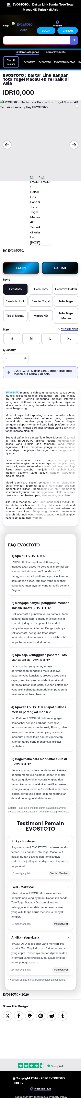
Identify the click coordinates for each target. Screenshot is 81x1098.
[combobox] (36, 40)
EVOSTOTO (12, 392)
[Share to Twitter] (7, 1015)
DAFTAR (68, 30)
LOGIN (46, 30)
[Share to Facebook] (18, 1015)
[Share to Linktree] (29, 1015)
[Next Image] (74, 144)
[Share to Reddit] (51, 1015)
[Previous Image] (7, 144)
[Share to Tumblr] (62, 1015)
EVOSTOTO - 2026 (16, 994)
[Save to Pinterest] (40, 1015)
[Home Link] (23, 27)
